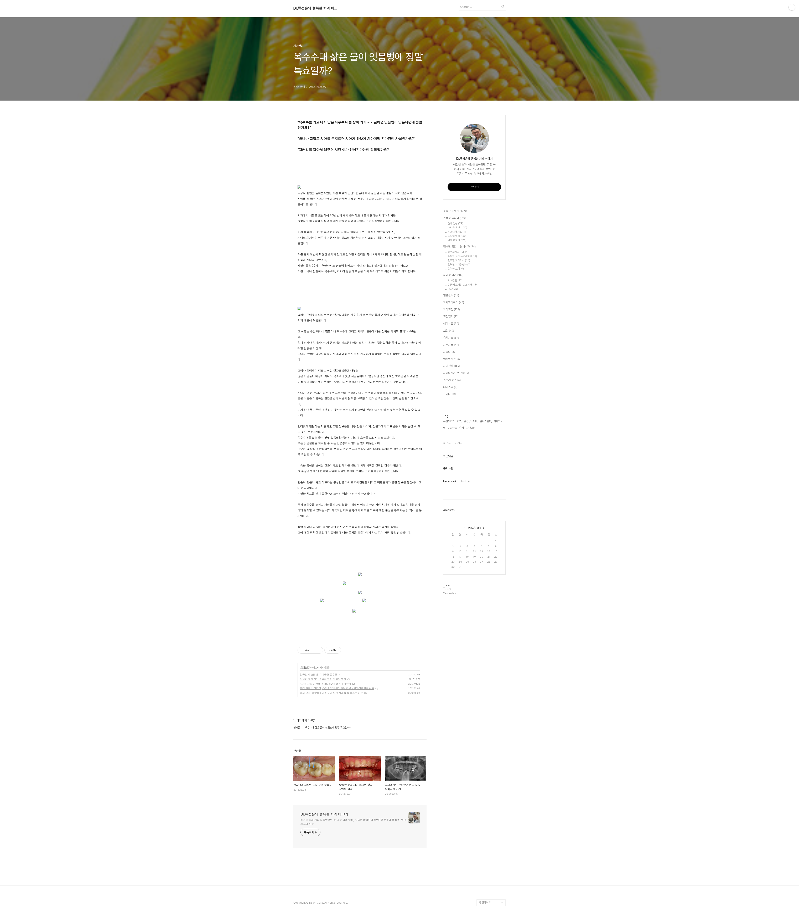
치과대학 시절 (457, 231)
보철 (448, 330)
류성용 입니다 (454, 218)
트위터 (450, 394)
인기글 (458, 443)
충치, (461, 427)
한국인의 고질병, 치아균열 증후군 (318, 674)
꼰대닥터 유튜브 (487, 896)
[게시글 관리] (318, 650)
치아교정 (451, 309)
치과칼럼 (455, 280)
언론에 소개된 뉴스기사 (463, 284)
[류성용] (360, 593)
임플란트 (451, 295)
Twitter (465, 481)
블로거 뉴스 (452, 380)
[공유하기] (313, 650)
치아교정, (471, 427)
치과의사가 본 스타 (456, 373)
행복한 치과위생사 (459, 264)
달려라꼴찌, (486, 421)
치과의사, (498, 421)
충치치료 (451, 337)
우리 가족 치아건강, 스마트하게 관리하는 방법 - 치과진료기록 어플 (337, 688)
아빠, (475, 421)
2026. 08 (474, 528)
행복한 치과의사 (459, 260)
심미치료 (451, 323)
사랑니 (449, 352)
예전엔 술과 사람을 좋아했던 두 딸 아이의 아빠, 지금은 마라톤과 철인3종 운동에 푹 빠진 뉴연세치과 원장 (353, 822)
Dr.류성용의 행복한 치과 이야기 (316, 8)
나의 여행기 (457, 240)
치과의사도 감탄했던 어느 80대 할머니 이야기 (325, 683)
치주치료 (451, 344)
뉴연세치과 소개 (458, 252)
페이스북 (450, 387)
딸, (444, 427)
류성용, (467, 421)
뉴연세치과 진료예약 (490, 889)
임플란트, (453, 427)
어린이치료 (452, 359)
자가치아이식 (453, 302)
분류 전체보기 (455, 211)
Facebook (450, 481)
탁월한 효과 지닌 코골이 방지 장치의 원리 (323, 679)
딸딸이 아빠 (457, 236)
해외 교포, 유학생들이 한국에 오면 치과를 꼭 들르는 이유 (331, 692)
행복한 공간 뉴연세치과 (459, 246)
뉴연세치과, (449, 421)
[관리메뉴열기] (792, 7)
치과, (459, 421)
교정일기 (450, 316)
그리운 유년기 (457, 227)
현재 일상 (455, 223)
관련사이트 (485, 902)
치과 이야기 (453, 275)
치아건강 (304, 667)
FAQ (453, 288)
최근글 (447, 443)
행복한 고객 (456, 268)
